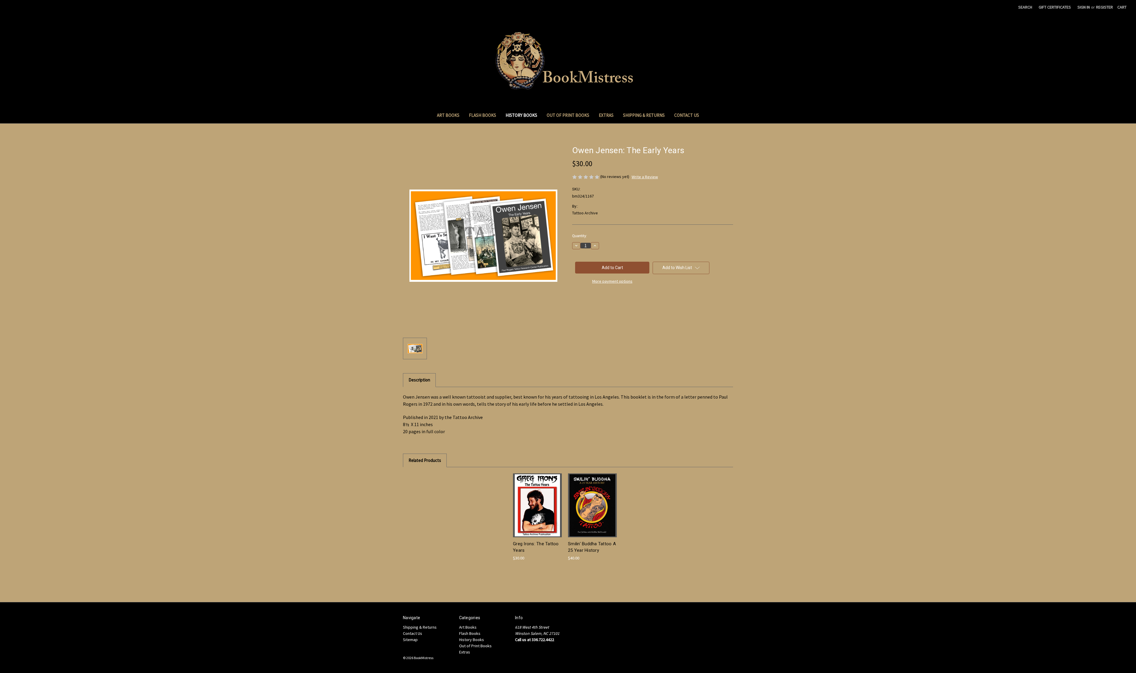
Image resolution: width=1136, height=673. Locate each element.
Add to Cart (537, 510)
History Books (521, 115)
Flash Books (482, 115)
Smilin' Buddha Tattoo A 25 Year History (592, 547)
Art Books (448, 115)
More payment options (612, 281)
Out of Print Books (568, 115)
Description (419, 380)
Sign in (1083, 7)
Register (1104, 7)
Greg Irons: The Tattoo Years (536, 547)
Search (1025, 7)
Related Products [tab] (425, 460)
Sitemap (410, 639)
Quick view (537, 500)
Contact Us (686, 115)
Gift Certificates (1055, 7)
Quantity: (579, 236)
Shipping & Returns (644, 115)
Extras (606, 115)
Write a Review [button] (645, 176)
